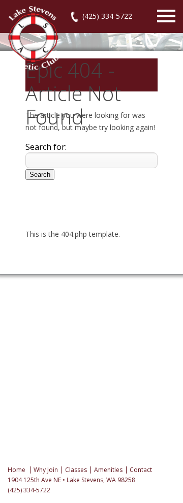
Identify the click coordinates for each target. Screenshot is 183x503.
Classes (76, 469)
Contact (141, 469)
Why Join (46, 469)
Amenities (108, 469)
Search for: (46, 146)
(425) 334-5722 (107, 16)
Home (16, 469)
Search (39, 174)
